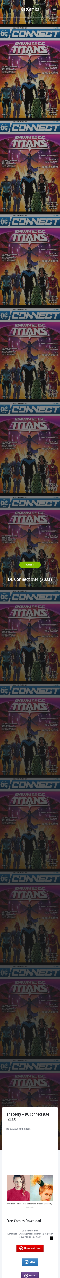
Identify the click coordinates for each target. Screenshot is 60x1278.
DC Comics (30, 565)
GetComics (30, 9)
